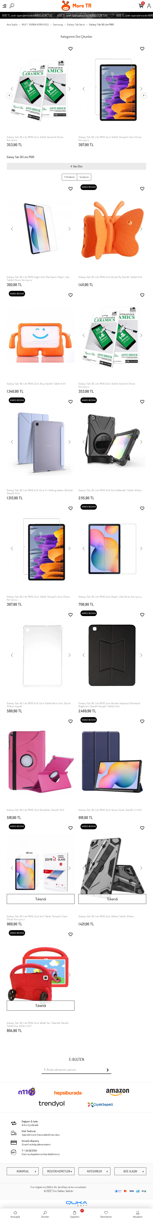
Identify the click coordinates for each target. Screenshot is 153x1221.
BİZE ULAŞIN (130, 1171)
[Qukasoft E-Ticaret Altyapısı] (76, 1203)
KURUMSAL (23, 1171)
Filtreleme (69, 176)
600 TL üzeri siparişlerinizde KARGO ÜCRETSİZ (71, 15)
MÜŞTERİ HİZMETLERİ (58, 1171)
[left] (9, 95)
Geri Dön (77, 166)
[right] (143, 95)
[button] (12, 89)
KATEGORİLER (94, 1171)
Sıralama (84, 176)
